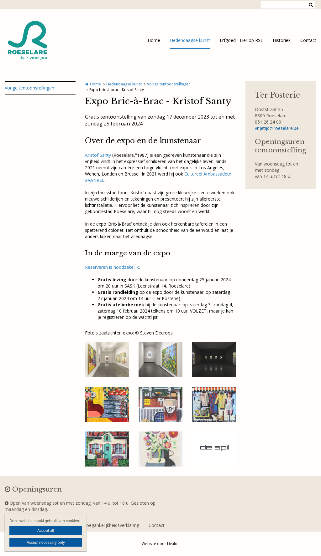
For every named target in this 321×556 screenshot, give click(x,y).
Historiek (282, 40)
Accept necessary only (46, 542)
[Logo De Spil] (214, 449)
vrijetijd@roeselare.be (277, 128)
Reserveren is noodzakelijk (112, 267)
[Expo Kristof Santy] (107, 360)
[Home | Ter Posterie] (37, 40)
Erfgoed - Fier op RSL (241, 40)
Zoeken (310, 4)
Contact (308, 40)
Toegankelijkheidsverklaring (111, 525)
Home (154, 40)
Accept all (45, 530)
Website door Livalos (160, 543)
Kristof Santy (98, 155)
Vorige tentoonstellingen (29, 88)
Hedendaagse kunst (190, 40)
